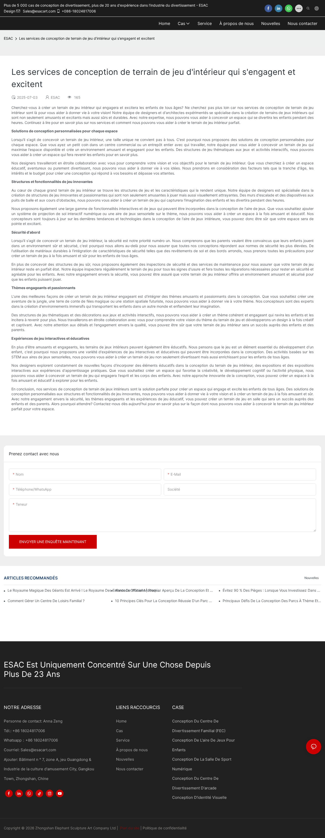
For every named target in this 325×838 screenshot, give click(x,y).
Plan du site (129, 828)
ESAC (8, 38)
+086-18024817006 (79, 11)
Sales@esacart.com (38, 749)
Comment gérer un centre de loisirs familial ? (46, 601)
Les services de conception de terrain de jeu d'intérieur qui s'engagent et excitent (87, 38)
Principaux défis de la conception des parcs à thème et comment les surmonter (272, 601)
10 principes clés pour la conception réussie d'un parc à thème (164, 601)
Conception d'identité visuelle (199, 797)
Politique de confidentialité (165, 828)
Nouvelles (311, 578)
